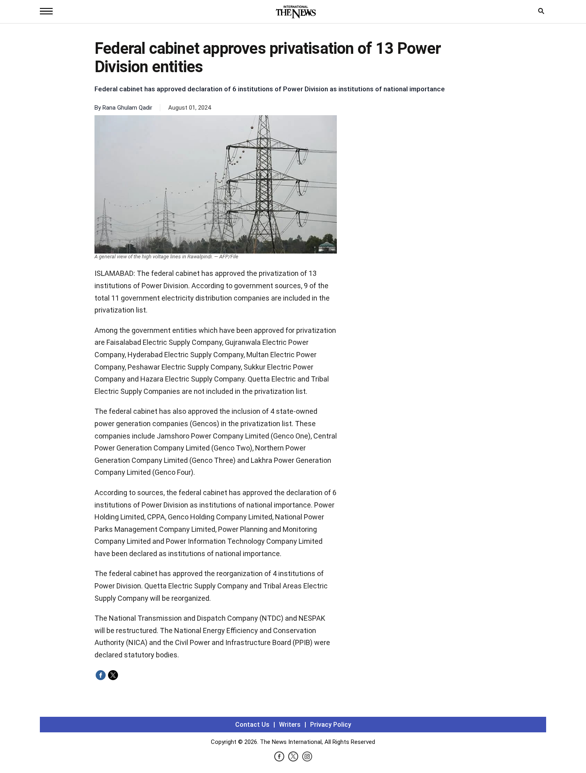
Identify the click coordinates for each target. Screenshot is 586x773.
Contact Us (252, 724)
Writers (290, 724)
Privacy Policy (330, 724)
